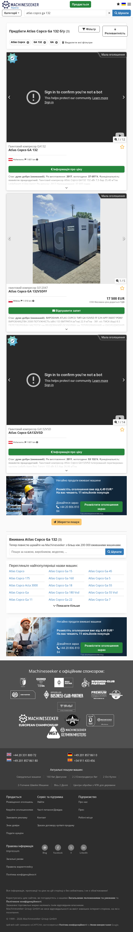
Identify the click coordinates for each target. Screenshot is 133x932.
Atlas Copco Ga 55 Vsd (103, 592)
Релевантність (115, 33)
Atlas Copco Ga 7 (99, 599)
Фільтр (90, 29)
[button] (129, 4)
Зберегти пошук (67, 522)
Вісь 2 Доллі (61, 785)
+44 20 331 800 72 (24, 755)
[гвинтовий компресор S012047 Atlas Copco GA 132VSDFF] (66, 239)
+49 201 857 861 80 (25, 761)
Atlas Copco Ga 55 (100, 585)
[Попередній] (9, 97)
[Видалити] (109, 13)
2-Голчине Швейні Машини (33, 785)
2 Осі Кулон (109, 776)
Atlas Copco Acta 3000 (23, 585)
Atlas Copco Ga (19, 592)
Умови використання (100, 924)
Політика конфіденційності (73, 924)
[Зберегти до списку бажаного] (122, 146)
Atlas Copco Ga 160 (61, 578)
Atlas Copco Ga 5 (99, 578)
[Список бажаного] (118, 4)
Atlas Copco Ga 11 (21, 599)
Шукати (123, 13)
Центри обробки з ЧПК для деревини (94, 785)
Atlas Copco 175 (19, 578)
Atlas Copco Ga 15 (60, 571)
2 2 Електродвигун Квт (84, 776)
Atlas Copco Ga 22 (60, 599)
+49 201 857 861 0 (85, 755)
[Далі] (123, 97)
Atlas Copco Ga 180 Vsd (64, 592)
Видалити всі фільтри (78, 42)
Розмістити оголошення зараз (101, 507)
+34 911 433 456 (84, 761)
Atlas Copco (16, 571)
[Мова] (124, 4)
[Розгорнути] (66, 187)
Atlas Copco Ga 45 (100, 571)
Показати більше (68, 606)
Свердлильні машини (29, 776)
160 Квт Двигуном (56, 776)
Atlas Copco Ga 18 (60, 585)
